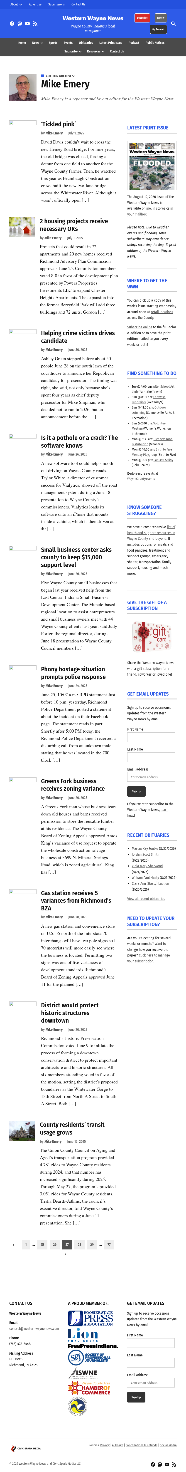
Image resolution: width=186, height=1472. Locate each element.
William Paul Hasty (145, 877)
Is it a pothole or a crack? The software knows (79, 441)
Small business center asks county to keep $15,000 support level (76, 557)
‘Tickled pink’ (58, 124)
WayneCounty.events (141, 479)
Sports (53, 43)
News (35, 43)
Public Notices (155, 43)
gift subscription (149, 669)
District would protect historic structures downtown (70, 1012)
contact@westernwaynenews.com (34, 1328)
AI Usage (117, 1445)
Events (68, 43)
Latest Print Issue (110, 43)
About (14, 4)
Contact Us (78, 4)
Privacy (105, 1445)
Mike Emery (54, 133)
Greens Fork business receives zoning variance (73, 785)
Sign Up (136, 791)
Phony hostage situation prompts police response (73, 673)
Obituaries (86, 43)
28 (79, 1244)
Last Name (135, 749)
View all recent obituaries (146, 899)
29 (92, 1244)
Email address (138, 769)
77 (109, 1244)
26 (54, 1244)
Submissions (56, 4)
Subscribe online (139, 327)
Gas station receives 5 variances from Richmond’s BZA (76, 900)
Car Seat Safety (163, 460)
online (146, 208)
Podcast (134, 43)
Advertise (35, 4)
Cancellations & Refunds (141, 1445)
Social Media (168, 1445)
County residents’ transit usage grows (72, 1128)
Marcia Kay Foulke (145, 848)
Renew (160, 17)
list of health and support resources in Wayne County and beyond (151, 533)
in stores (158, 208)
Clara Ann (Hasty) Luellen (150, 883)
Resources (93, 51)
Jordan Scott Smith (145, 854)
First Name (135, 729)
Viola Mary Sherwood (147, 866)
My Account (158, 29)
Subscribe (142, 17)
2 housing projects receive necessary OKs (74, 225)
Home (22, 43)
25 (42, 1244)
